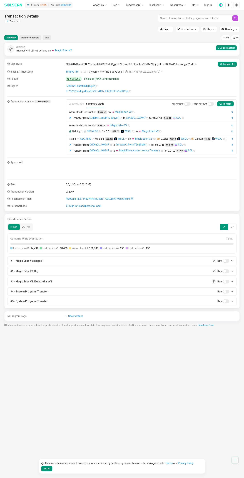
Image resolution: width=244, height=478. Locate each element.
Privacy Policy (185, 463)
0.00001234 (65, 5)
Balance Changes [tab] (30, 37)
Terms (169, 463)
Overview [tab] (11, 37)
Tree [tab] (27, 227)
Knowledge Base (206, 325)
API (227, 37)
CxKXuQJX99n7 (136, 117)
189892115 (72, 71)
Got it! (46, 468)
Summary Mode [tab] (95, 103)
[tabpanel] (122, 181)
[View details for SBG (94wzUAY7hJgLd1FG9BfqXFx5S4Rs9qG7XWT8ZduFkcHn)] (84, 131)
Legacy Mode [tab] (76, 103)
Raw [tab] (47, 37)
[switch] (187, 104)
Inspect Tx (229, 64)
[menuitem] (100, 5)
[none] (219, 5)
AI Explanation (227, 48)
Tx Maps (227, 104)
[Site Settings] (236, 5)
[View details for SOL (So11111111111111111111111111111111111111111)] (174, 118)
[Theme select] (228, 5)
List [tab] (15, 227)
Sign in (208, 5)
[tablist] (27, 37)
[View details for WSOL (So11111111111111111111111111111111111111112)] (122, 131)
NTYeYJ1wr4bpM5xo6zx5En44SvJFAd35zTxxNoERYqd (97, 91)
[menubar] (157, 5)
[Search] (235, 18)
